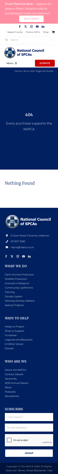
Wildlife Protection (16, 278)
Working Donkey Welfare (20, 300)
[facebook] (20, 26)
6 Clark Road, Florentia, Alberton (30, 235)
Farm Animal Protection (19, 274)
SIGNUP (29, 453)
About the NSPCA (15, 369)
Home (18, 71)
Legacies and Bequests (18, 339)
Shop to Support (14, 330)
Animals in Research (17, 283)
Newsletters (12, 396)
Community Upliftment (19, 287)
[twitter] (25, 26)
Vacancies (11, 378)
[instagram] (31, 26)
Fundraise (11, 335)
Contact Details (14, 374)
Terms (21, 470)
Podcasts (10, 391)
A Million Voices (14, 344)
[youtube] (37, 26)
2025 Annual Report (17, 383)
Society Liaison (13, 296)
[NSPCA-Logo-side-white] (29, 215)
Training (10, 292)
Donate (9, 348)
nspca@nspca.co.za (22, 247)
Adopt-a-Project (14, 326)
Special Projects (14, 305)
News (8, 387)
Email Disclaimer (36, 470)
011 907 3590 (18, 241)
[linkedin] (43, 26)
